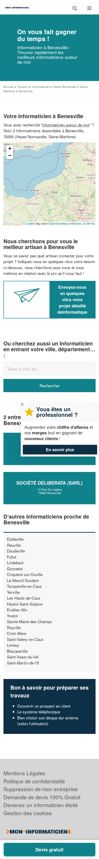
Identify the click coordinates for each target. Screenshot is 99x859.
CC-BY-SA (88, 223)
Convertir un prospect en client (43, 706)
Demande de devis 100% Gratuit (41, 797)
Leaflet (30, 223)
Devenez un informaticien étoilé (40, 805)
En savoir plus (60, 450)
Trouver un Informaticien (33, 86)
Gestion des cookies (27, 813)
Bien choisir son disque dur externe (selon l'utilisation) (47, 721)
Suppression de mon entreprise (40, 789)
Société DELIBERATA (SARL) (49, 482)
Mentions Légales (24, 773)
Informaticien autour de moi (65, 125)
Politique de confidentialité (34, 781)
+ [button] (9, 148)
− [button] (9, 155)
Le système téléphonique (38, 712)
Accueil (8, 86)
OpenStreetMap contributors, (66, 223)
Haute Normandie (64, 86)
